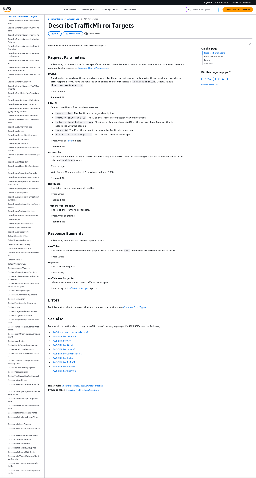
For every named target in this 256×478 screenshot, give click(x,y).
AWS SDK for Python (64, 366)
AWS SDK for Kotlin (63, 357)
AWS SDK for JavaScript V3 (67, 353)
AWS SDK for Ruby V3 (64, 370)
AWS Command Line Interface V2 (70, 332)
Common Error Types (134, 307)
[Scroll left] (62, 9)
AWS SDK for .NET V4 (64, 336)
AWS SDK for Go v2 (63, 344)
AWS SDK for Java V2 (64, 349)
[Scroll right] (138, 9)
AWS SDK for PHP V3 (64, 362)
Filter (70, 140)
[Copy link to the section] (46, 57)
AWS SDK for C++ (62, 340)
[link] (91, 18)
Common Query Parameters (93, 67)
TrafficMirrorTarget (77, 288)
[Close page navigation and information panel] (250, 44)
